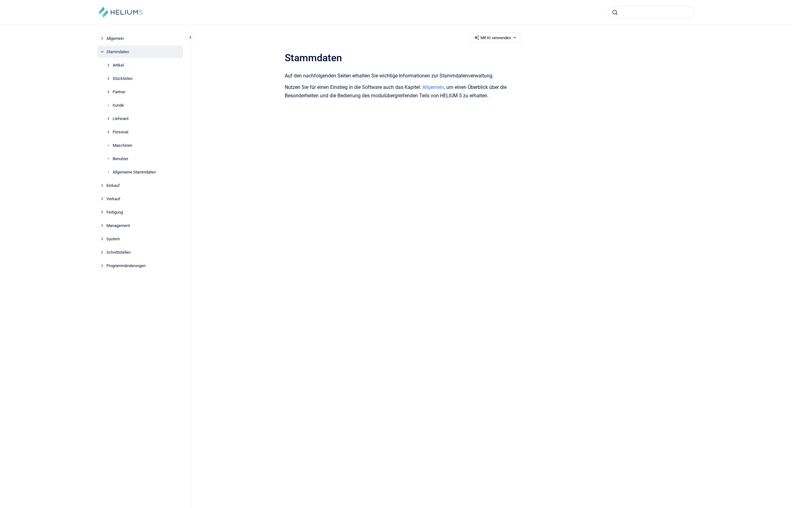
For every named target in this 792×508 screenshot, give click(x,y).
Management (118, 225)
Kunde (118, 105)
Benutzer (120, 158)
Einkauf (113, 185)
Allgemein (115, 38)
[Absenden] (615, 12)
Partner (119, 92)
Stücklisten (123, 78)
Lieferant (121, 118)
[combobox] (651, 12)
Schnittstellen (118, 252)
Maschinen (122, 145)
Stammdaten (117, 51)
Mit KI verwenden (495, 37)
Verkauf (113, 198)
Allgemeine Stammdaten (134, 172)
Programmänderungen (126, 265)
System (113, 239)
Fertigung (114, 212)
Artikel (118, 65)
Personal (120, 132)
